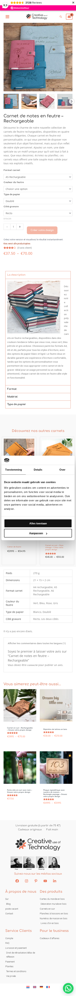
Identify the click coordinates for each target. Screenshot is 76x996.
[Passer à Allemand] (41, 987)
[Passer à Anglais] (34, 987)
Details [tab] (38, 469)
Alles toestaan (38, 523)
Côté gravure (11, 206)
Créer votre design (42, 230)
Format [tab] (11, 389)
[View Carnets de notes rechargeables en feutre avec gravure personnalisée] (11, 101)
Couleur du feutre (14, 182)
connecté (32, 665)
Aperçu (20, 718)
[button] (60, 16)
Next (71, 101)
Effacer (7, 219)
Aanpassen (36, 533)
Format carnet (12, 170)
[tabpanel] (38, 332)
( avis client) (24, 247)
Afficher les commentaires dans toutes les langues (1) (37, 643)
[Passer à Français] (48, 987)
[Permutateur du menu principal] (7, 16)
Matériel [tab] (12, 396)
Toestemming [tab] (13, 469)
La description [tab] (16, 275)
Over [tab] (62, 469)
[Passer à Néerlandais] (28, 987)
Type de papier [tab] (16, 404)
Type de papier (12, 194)
